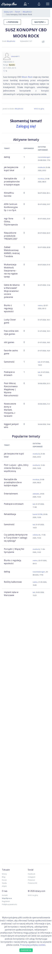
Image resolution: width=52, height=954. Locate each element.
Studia (4, 883)
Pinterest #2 (32, 883)
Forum (4, 880)
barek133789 (37, 514)
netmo (40, 305)
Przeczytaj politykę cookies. (33, 944)
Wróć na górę (39, 109)
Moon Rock (27, 77)
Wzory (4, 874)
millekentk (37, 535)
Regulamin (6, 901)
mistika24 (41, 167)
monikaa (41, 179)
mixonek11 (15, 56)
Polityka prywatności (9, 904)
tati (39, 362)
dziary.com (8, 12)
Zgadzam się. (26, 950)
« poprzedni (12, 22)
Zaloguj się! (26, 126)
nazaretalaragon (44, 157)
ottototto (36, 494)
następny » (40, 22)
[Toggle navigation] (47, 4)
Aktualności (11, 41)
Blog (3, 877)
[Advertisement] (26, 621)
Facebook (31, 874)
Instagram (31, 877)
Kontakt (5, 895)
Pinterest (31, 880)
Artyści (4, 886)
